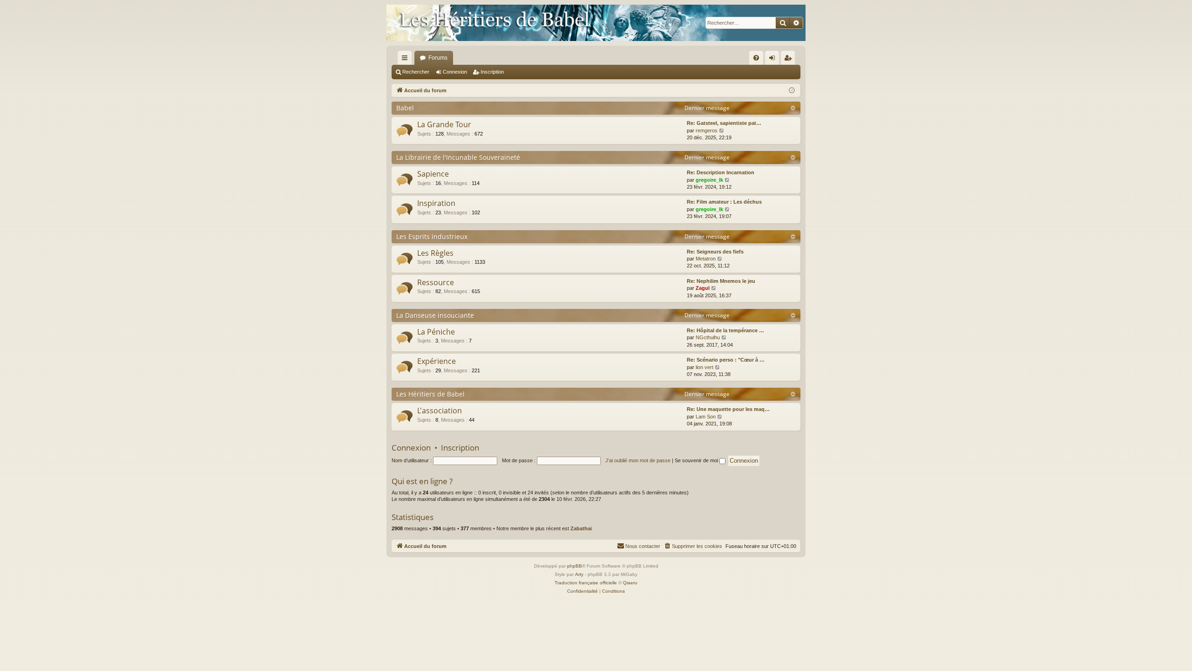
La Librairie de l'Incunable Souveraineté (458, 157)
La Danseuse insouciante (435, 315)
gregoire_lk (709, 180)
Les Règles (435, 253)
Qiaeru (630, 582)
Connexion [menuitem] (774, 60)
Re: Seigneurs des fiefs (715, 251)
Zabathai (581, 528)
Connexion (455, 72)
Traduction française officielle (586, 582)
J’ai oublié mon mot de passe (637, 460)
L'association (439, 410)
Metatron (706, 258)
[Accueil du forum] (596, 23)
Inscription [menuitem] (790, 60)
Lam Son (706, 416)
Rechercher (415, 72)
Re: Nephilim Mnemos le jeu (721, 281)
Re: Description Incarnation (720, 172)
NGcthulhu (708, 337)
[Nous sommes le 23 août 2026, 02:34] (792, 90)
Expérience (436, 361)
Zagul (703, 288)
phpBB (574, 565)
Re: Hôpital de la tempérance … (725, 330)
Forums (437, 58)
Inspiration (436, 203)
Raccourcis (406, 60)
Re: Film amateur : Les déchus (724, 202)
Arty (579, 574)
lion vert (704, 367)
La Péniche (436, 332)
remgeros (707, 130)
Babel (405, 107)
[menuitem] (756, 58)
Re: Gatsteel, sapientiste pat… (724, 123)
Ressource (435, 282)
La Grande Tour (444, 124)
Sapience (433, 174)
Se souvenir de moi (697, 460)
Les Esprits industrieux (431, 236)
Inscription (492, 72)
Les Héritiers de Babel (430, 394)
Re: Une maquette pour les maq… (728, 409)
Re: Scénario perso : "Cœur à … (726, 360)
